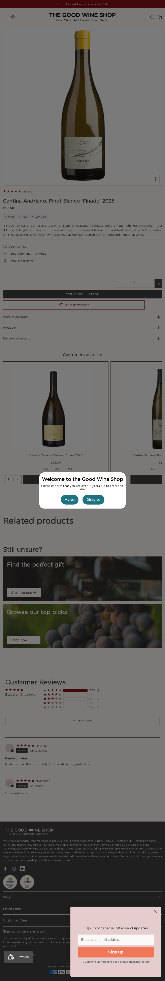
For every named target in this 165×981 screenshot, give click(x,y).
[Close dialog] (155, 911)
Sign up (116, 952)
